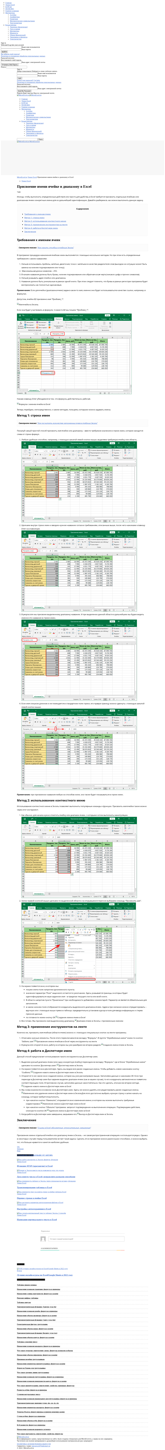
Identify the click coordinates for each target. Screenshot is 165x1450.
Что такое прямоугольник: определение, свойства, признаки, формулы (45, 1386)
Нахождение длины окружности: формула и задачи (37, 1294)
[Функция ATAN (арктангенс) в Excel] (37, 1160)
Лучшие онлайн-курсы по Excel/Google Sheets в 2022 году (45, 1275)
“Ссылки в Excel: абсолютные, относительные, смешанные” (64, 1127)
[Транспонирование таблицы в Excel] (46, 1181)
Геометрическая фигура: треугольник (32, 1324)
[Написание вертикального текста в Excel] (41, 1213)
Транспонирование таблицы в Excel (34, 1187)
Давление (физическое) (19, 27)
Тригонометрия (16, 23)
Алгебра (13, 15)
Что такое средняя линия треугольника (33, 1372)
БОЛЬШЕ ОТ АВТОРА (43, 1155)
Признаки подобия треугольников (31, 1359)
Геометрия (14, 19)
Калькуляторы (10, 25)
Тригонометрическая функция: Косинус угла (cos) (37, 1333)
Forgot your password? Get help (28, 80)
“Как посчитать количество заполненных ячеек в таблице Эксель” (67, 423)
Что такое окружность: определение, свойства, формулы (40, 1434)
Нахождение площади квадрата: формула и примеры (38, 1346)
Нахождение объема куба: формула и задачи (34, 1421)
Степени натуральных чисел (28, 1394)
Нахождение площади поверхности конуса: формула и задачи (41, 1381)
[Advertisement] (82, 159)
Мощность (14, 33)
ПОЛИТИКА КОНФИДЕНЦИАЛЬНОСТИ (34, 1444)
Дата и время (15, 29)
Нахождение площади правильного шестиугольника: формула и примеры (47, 1399)
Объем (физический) (18, 35)
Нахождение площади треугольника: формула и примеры (40, 1377)
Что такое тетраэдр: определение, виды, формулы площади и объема (45, 1351)
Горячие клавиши (12, 11)
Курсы (19, 1271)
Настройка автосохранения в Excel (34, 1209)
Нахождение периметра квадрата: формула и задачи (38, 1407)
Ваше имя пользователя (31, 47)
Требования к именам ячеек (37, 214)
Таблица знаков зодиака (27, 1285)
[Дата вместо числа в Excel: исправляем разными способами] (40, 1170)
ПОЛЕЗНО (9, 9)
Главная (8, 3)
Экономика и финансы (18, 37)
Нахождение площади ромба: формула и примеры (37, 1311)
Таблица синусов (24, 1302)
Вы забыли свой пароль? (10, 54)
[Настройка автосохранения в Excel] (40, 1202)
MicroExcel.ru (22, 177)
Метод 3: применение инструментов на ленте (45, 224)
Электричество (15, 39)
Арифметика (15, 17)
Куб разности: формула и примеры (31, 1425)
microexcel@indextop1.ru (41, 1446)
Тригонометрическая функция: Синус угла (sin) (36, 1320)
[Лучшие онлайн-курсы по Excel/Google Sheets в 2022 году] (42, 1269)
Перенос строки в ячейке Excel (32, 1198)
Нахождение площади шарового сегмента (34, 1429)
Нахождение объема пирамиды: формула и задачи (37, 1355)
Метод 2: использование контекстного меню (45, 221)
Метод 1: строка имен (34, 217)
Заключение (30, 231)
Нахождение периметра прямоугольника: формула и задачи (41, 1364)
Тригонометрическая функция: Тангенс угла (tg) (36, 1307)
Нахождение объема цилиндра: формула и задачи (37, 1316)
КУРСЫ (8, 7)
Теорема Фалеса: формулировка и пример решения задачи (41, 1412)
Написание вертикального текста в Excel (37, 1219)
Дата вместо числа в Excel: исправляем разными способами (46, 1177)
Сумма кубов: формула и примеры (31, 1416)
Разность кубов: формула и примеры (32, 1390)
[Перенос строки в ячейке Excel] (41, 1192)
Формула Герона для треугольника (31, 1368)
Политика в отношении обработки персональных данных (23, 56)
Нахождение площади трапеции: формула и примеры (38, 1289)
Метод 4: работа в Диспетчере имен (41, 228)
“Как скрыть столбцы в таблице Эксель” (55, 247)
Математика (10, 13)
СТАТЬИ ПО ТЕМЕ (25, 1155)
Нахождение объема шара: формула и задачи (35, 1329)
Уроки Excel (10, 5)
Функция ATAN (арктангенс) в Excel (35, 1166)
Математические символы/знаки (22, 21)
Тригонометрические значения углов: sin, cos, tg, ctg (38, 1403)
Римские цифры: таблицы (27, 1298)
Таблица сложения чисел (27, 1342)
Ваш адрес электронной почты (33, 62)
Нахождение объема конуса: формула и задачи (35, 1337)
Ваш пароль (26, 49)
